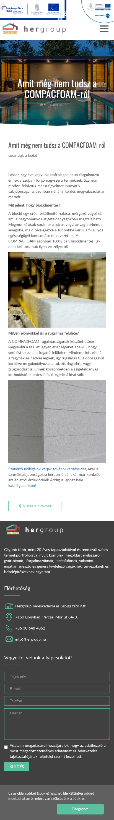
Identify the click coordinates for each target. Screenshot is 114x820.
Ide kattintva (73, 793)
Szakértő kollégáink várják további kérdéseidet (47, 468)
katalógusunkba (21, 485)
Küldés (16, 766)
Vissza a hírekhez (36, 505)
